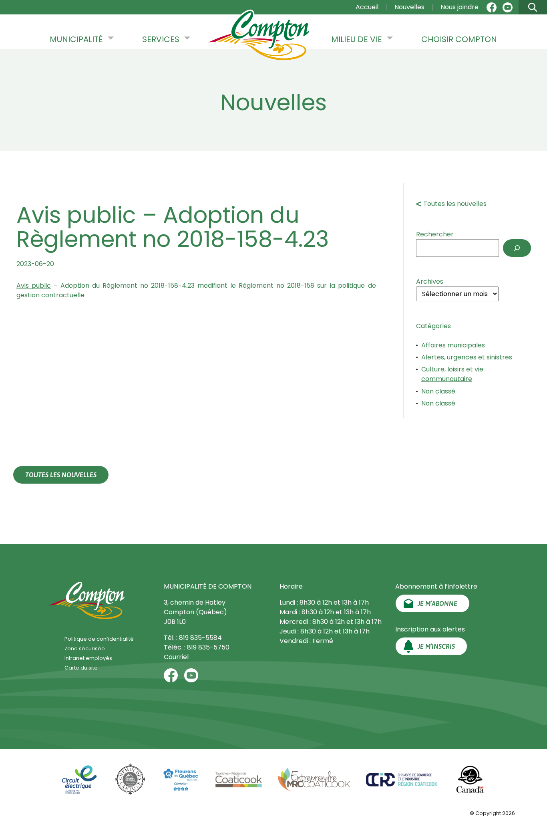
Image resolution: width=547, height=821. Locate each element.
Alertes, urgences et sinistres (466, 357)
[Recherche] (517, 248)
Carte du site (81, 667)
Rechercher (435, 234)
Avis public (33, 285)
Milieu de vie (356, 39)
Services (160, 39)
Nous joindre (459, 7)
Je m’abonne (437, 603)
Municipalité (76, 39)
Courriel (176, 657)
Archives (429, 281)
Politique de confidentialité (99, 638)
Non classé (438, 391)
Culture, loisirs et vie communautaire (452, 374)
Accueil (367, 7)
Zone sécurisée (84, 648)
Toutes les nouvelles (455, 203)
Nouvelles (409, 7)
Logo (259, 36)
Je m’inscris (436, 646)
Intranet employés (88, 658)
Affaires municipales (453, 345)
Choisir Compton (459, 39)
